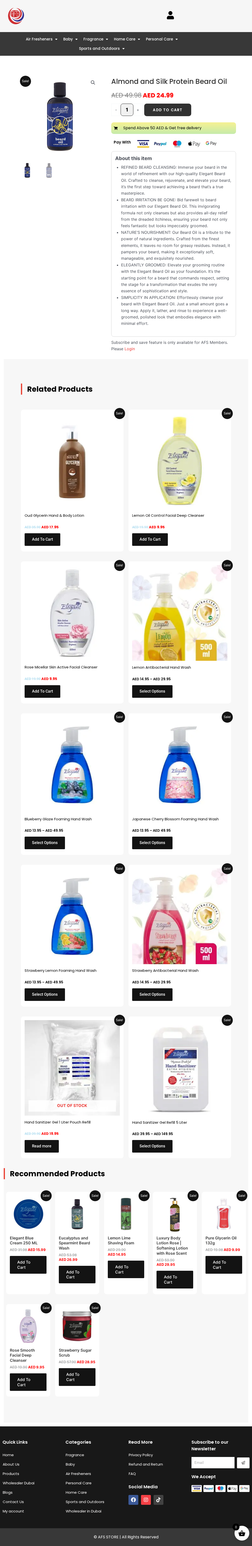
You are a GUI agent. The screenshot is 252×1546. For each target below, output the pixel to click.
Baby (68, 39)
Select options (152, 691)
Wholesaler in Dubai (83, 1511)
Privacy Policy (141, 1454)
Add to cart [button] (42, 539)
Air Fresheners (39, 39)
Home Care (124, 39)
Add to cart (167, 109)
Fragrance (93, 39)
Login (130, 348)
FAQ (132, 1473)
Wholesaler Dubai (18, 1483)
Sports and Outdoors (99, 48)
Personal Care (159, 39)
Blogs (8, 1492)
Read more (41, 1146)
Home (8, 1454)
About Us (11, 1464)
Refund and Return (146, 1464)
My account (13, 1511)
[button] (93, 82)
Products (11, 1473)
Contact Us (13, 1501)
